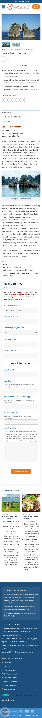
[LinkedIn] (9, 700)
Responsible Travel (10, 678)
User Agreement (9, 689)
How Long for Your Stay (13, 350)
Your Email (9, 381)
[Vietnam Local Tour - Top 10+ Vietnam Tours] (18, 7)
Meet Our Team (9, 670)
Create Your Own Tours (12, 674)
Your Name (9, 370)
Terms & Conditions (10, 681)
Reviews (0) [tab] (6, 121)
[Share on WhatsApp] (3, 100)
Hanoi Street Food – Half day (30, 517)
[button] (3, 6)
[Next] (37, 27)
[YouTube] (12, 700)
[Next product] (3, 60)
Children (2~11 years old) (14, 328)
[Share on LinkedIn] (23, 100)
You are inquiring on (12, 305)
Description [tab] (6, 112)
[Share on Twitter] (11, 100)
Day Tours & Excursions (15, 49)
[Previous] (5, 27)
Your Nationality (11, 412)
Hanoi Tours (30, 49)
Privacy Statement (10, 685)
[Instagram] (6, 700)
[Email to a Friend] (15, 100)
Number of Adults (11, 317)
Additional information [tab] (11, 117)
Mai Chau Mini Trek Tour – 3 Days (9, 517)
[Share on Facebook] (7, 100)
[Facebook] (3, 700)
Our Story (7, 662)
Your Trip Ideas (10, 428)
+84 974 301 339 (14, 635)
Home (4, 49)
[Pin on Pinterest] (19, 100)
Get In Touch (8, 666)
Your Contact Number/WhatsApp (17, 397)
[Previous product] (8, 60)
